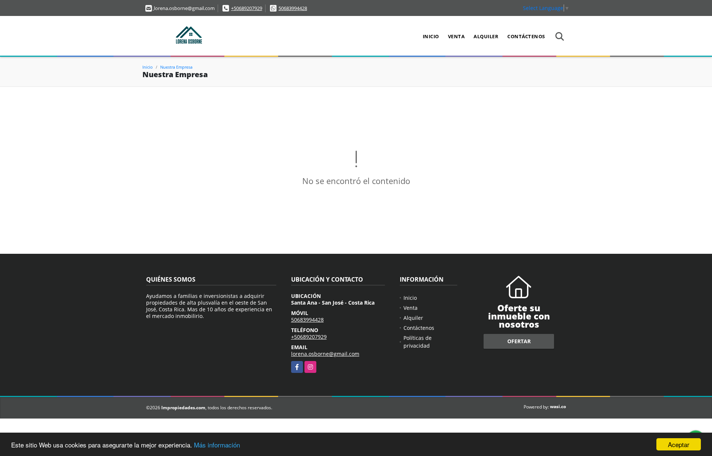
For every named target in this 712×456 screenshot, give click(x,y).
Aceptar (678, 444)
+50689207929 (246, 8)
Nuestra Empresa (176, 67)
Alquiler (486, 36)
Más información (217, 444)
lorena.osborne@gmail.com (325, 353)
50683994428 (292, 8)
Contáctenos (526, 36)
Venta (456, 36)
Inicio (431, 36)
